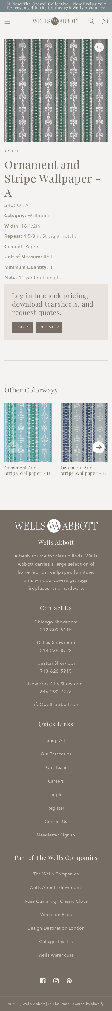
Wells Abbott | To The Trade (46, 1004)
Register (49, 327)
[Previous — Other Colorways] (13, 447)
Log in (23, 327)
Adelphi (12, 151)
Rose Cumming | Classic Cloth (56, 901)
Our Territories (56, 754)
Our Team (56, 767)
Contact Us (56, 821)
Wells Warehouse (56, 955)
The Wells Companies (56, 874)
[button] (7, 21)
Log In (56, 794)
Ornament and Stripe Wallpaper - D (27, 470)
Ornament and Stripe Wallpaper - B (83, 470)
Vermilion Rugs (56, 914)
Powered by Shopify (87, 1004)
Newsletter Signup (56, 835)
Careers (56, 781)
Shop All (56, 740)
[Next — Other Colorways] (99, 447)
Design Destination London (56, 928)
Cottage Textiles (56, 941)
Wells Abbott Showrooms (56, 887)
